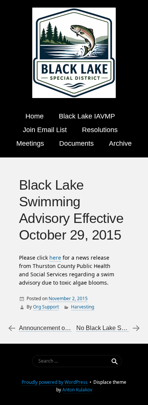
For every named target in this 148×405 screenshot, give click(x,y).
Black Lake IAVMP (87, 116)
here (55, 257)
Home (34, 116)
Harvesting (82, 307)
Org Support (46, 307)
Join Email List (45, 130)
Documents (76, 143)
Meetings (30, 143)
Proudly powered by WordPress (55, 382)
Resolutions (100, 130)
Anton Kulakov (77, 389)
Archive (120, 143)
